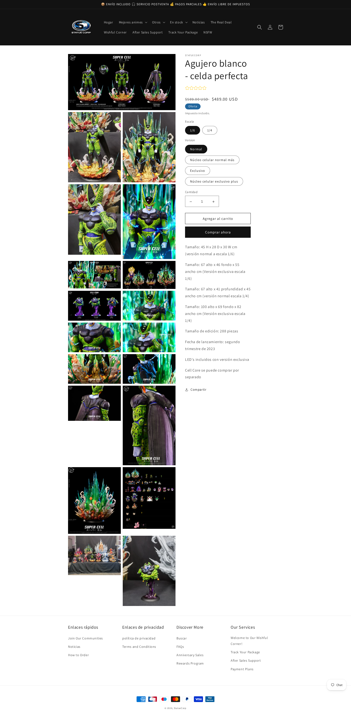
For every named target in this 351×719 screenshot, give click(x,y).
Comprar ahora (218, 232)
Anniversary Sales (189, 655)
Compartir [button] (198, 390)
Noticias (74, 646)
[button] (132, 22)
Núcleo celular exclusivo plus (214, 181)
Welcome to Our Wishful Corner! (249, 641)
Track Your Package (245, 652)
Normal (196, 149)
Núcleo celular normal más (212, 160)
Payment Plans (242, 669)
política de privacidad (138, 638)
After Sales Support (246, 660)
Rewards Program (190, 663)
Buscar (181, 638)
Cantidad (191, 192)
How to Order (78, 655)
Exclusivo (197, 171)
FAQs (180, 646)
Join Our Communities (85, 638)
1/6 (192, 130)
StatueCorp (180, 708)
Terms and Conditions (139, 646)
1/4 (209, 130)
